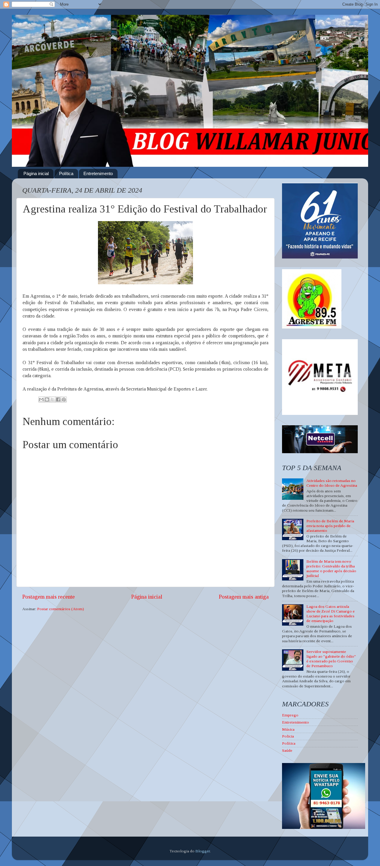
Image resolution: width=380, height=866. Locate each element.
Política (66, 173)
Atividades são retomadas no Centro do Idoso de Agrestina (331, 483)
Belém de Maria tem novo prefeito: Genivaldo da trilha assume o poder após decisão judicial (331, 568)
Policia (288, 736)
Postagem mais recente (48, 597)
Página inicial (36, 173)
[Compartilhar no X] (53, 399)
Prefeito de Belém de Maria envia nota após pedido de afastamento (330, 526)
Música (288, 729)
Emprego (290, 715)
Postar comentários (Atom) (60, 609)
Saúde (287, 750)
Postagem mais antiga (244, 597)
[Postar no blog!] (47, 399)
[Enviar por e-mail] (41, 399)
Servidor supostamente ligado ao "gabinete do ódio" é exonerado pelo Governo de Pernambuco (331, 658)
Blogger (202, 851)
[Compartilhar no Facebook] (58, 399)
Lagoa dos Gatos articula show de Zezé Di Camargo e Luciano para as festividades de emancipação (330, 613)
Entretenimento (98, 173)
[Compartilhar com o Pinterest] (64, 399)
